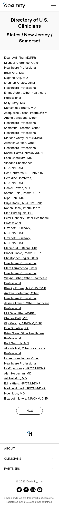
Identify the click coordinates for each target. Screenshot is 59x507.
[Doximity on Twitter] (19, 490)
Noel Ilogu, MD (14, 393)
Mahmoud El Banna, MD (20, 248)
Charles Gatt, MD (16, 318)
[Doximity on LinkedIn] (33, 490)
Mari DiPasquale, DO (18, 213)
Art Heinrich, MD (15, 378)
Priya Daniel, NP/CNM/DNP (23, 203)
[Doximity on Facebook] (26, 490)
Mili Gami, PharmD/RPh (20, 313)
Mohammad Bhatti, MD (20, 107)
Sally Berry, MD (14, 103)
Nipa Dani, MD (14, 198)
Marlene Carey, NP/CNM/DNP (24, 138)
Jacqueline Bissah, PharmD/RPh (25, 113)
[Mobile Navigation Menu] (53, 5)
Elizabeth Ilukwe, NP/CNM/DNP (26, 398)
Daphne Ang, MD (16, 77)
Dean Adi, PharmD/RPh (20, 57)
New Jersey (37, 35)
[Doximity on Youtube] (39, 490)
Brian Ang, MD (14, 72)
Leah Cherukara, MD (18, 158)
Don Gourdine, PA (16, 328)
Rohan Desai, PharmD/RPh (22, 208)
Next (29, 410)
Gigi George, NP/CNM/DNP (23, 323)
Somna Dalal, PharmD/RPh (22, 193)
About (9, 448)
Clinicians (12, 458)
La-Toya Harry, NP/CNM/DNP (24, 368)
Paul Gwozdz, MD (16, 343)
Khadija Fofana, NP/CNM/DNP (25, 288)
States (13, 35)
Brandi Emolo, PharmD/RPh (22, 253)
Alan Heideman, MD (17, 373)
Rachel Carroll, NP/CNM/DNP (24, 153)
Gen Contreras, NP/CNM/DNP (24, 173)
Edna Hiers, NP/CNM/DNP (22, 383)
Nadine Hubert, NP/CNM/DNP (25, 388)
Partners (12, 468)
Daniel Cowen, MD (17, 188)
